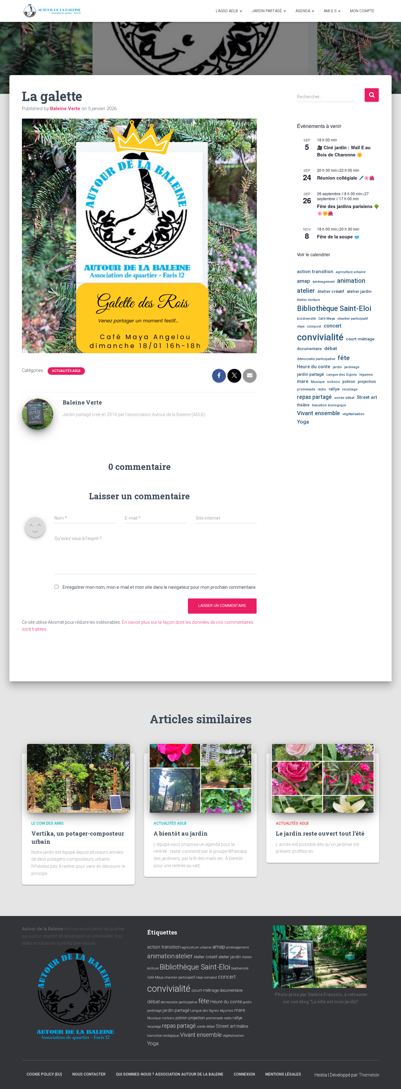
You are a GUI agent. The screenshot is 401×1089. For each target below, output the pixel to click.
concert (332, 326)
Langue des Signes (341, 375)
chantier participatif (352, 319)
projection (367, 381)
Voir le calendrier (313, 254)
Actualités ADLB (66, 371)
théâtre (303, 405)
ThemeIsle (369, 1074)
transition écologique (329, 405)
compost (314, 326)
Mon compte (362, 11)
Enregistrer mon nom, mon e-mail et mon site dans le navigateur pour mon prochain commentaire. (160, 587)
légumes (366, 375)
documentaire (309, 349)
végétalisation (353, 414)
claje (301, 326)
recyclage (349, 389)
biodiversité (306, 319)
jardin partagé (310, 374)
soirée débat (344, 398)
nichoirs (333, 382)
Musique (318, 382)
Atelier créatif (330, 291)
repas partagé (314, 397)
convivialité (320, 337)
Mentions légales (283, 1074)
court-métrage (360, 338)
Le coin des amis (47, 823)
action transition (315, 271)
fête (344, 358)
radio (322, 389)
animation (351, 280)
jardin (337, 367)
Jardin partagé (267, 11)
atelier (306, 290)
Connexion (244, 1074)
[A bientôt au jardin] (200, 778)
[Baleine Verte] (37, 413)
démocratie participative (316, 359)
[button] (240, 11)
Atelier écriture (308, 300)
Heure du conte (313, 366)
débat (330, 348)
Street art (367, 397)
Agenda (303, 11)
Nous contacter (89, 1074)
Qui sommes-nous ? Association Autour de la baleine (169, 1074)
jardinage (351, 367)
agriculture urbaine (351, 272)
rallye (334, 388)
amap (303, 281)
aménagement (324, 282)
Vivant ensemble (318, 413)
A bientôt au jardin (181, 833)
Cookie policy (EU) (44, 1074)
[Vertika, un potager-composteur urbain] (78, 778)
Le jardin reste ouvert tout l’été (320, 833)
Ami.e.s (330, 11)
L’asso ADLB (227, 11)
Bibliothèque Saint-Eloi (334, 308)
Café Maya (326, 319)
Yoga (303, 422)
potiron (348, 381)
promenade (306, 389)
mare (302, 381)
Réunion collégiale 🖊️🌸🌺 (345, 178)
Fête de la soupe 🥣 (338, 236)
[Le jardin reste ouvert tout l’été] (322, 778)
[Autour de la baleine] (52, 11)
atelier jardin (359, 291)
